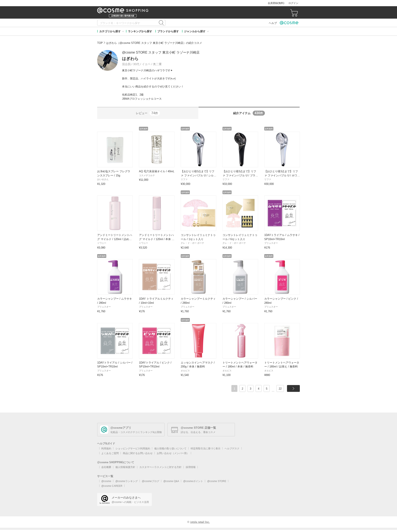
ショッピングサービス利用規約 (132, 448)
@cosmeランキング (126, 481)
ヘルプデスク (232, 448)
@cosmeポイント (193, 481)
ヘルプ (273, 23)
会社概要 (106, 467)
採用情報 (191, 467)
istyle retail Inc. (200, 522)
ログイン (293, 3)
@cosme (106, 481)
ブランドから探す (168, 31)
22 (280, 388)
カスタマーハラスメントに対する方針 (160, 467)
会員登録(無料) (276, 3)
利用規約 (106, 448)
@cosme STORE (216, 481)
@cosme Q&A (171, 481)
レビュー (147, 113)
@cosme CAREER (111, 486)
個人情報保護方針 (125, 467)
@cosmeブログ (150, 481)
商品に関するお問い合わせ (138, 453)
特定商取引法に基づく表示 (205, 448)
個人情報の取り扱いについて (170, 448)
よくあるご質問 (110, 453)
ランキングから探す (140, 31)
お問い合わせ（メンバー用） (173, 453)
